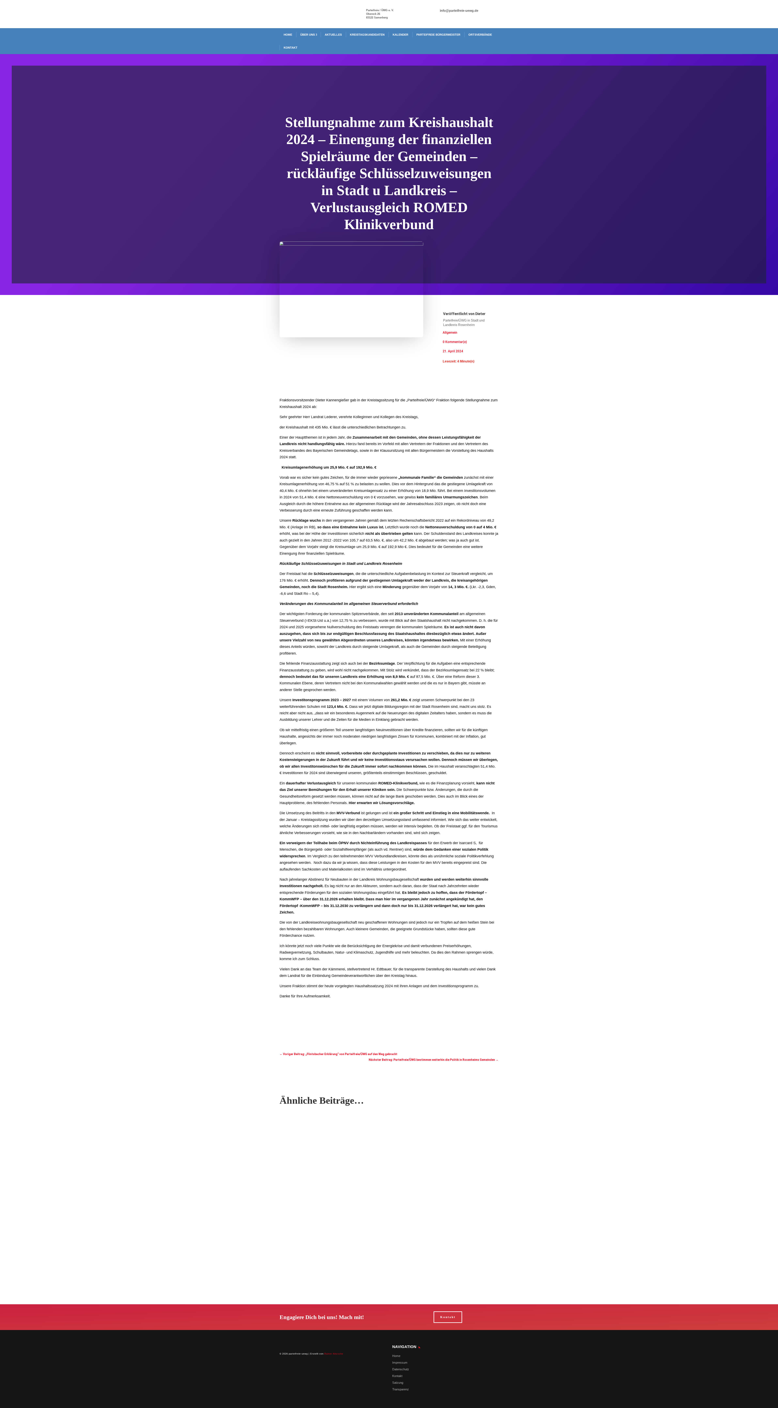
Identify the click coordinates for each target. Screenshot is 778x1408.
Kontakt (290, 47)
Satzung (397, 1382)
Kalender (400, 34)
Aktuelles (333, 34)
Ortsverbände (480, 34)
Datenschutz (400, 1369)
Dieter (480, 314)
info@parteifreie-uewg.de (459, 10)
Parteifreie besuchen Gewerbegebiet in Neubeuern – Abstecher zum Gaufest (334, 1126)
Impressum (399, 1362)
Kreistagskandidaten (367, 34)
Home (288, 34)
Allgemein (450, 332)
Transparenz (400, 1389)
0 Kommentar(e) (455, 342)
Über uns (307, 34)
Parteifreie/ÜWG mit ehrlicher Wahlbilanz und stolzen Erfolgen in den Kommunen (337, 1222)
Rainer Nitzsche (333, 1353)
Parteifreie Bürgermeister (438, 34)
